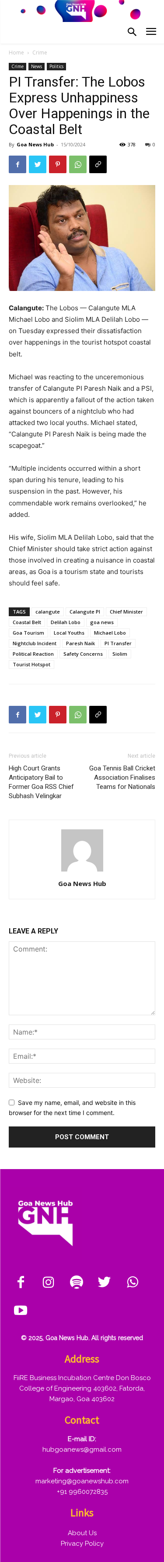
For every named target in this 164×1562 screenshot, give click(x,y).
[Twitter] (37, 164)
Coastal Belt (27, 622)
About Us (82, 1533)
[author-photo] (82, 871)
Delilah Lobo (65, 622)
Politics (56, 66)
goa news (102, 622)
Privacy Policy (82, 1543)
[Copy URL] (98, 164)
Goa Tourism (28, 632)
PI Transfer (118, 643)
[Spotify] (76, 1283)
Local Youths (69, 632)
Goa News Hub (35, 144)
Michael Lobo (110, 632)
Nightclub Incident (34, 643)
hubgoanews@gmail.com (82, 1449)
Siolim (119, 653)
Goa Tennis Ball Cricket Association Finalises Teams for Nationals (122, 777)
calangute (47, 611)
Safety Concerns (83, 653)
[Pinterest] (57, 164)
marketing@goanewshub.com (82, 1481)
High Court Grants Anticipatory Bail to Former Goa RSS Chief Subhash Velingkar (41, 782)
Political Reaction (33, 653)
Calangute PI (85, 611)
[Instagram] (48, 1283)
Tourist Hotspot (31, 664)
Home (16, 52)
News (36, 66)
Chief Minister (126, 611)
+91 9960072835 (82, 1492)
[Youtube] (20, 1311)
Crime (39, 52)
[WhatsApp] (78, 164)
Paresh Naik (80, 643)
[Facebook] (17, 164)
